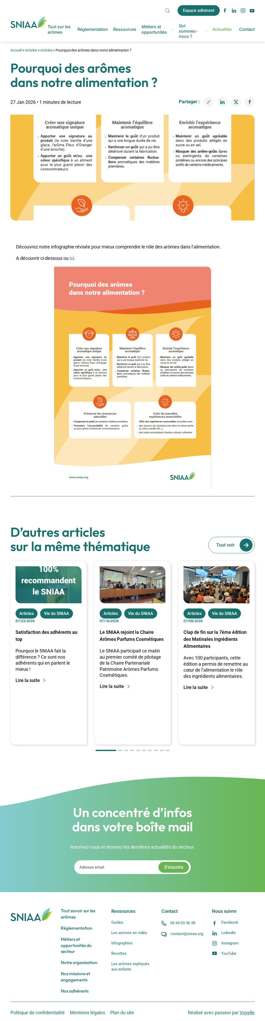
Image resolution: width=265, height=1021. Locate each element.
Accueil (16, 50)
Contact (247, 29)
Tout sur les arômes (59, 29)
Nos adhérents (75, 991)
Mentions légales (87, 1012)
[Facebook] (224, 10)
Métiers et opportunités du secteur (76, 945)
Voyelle (247, 1012)
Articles (31, 50)
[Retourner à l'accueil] (29, 22)
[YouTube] (252, 10)
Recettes (119, 953)
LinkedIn (228, 932)
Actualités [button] (222, 29)
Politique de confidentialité (37, 1012)
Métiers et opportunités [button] (154, 29)
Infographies (122, 943)
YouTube (228, 953)
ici (72, 258)
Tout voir (225, 545)
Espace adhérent (198, 10)
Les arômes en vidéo (129, 932)
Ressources (124, 29)
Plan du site (122, 1012)
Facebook (229, 922)
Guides (117, 922)
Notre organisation (79, 962)
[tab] (105, 750)
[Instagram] (243, 10)
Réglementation (92, 29)
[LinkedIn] (234, 10)
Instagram (230, 943)
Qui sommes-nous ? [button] (188, 31)
